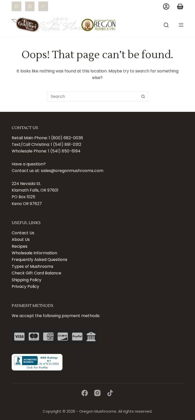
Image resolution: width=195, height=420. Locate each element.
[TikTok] (43, 6)
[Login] (166, 6)
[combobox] (92, 96)
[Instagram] (30, 6)
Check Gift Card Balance (36, 273)
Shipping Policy (26, 280)
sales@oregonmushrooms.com (72, 171)
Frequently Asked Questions (39, 259)
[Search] (166, 25)
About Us (21, 239)
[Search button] (143, 96)
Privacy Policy (25, 286)
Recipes (19, 246)
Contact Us (23, 233)
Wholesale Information (34, 253)
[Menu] (181, 25)
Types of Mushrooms (32, 266)
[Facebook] (16, 6)
